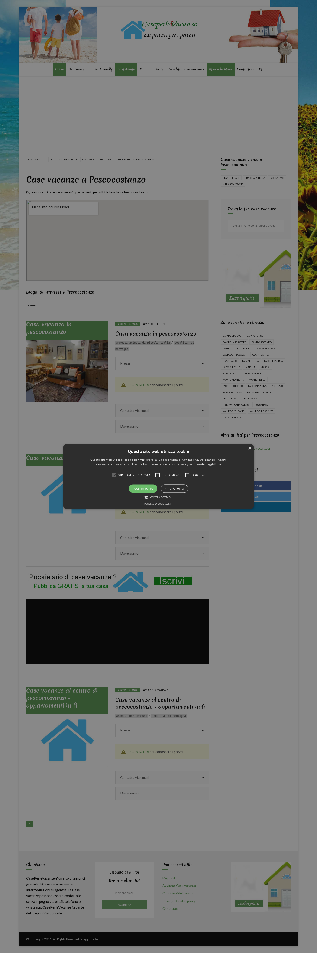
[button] (158, 476)
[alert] (158, 476)
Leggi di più (213, 464)
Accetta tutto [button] (143, 488)
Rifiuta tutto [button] (174, 488)
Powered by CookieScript (158, 504)
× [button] (249, 448)
